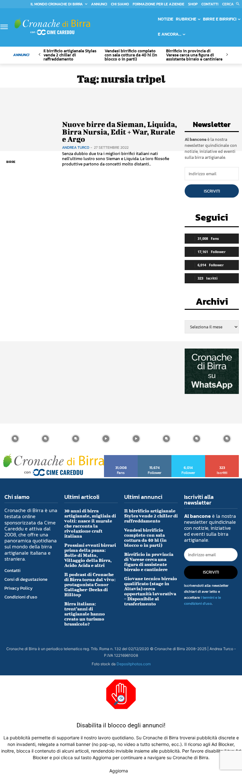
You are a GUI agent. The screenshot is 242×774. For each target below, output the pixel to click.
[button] (232, 4)
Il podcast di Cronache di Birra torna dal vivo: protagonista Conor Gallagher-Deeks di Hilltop (90, 584)
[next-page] (227, 55)
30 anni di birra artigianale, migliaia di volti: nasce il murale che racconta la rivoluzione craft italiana (90, 523)
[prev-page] (39, 55)
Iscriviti (212, 191)
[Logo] (52, 26)
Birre (11, 161)
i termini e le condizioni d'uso (202, 600)
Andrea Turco (75, 147)
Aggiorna (118, 770)
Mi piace (121, 457)
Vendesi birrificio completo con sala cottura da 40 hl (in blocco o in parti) (131, 55)
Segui (155, 457)
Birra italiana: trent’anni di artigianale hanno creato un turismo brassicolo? (84, 614)
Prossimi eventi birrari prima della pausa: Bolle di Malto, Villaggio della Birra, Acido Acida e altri (90, 555)
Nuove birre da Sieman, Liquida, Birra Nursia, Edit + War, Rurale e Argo (119, 131)
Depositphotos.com (134, 663)
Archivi (212, 303)
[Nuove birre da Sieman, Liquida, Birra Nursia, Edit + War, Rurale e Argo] (29, 144)
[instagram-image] (15, 439)
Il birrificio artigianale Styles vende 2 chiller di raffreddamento (69, 55)
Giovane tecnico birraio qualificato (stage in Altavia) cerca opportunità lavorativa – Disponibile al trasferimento (150, 591)
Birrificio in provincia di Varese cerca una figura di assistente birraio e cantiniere (194, 55)
